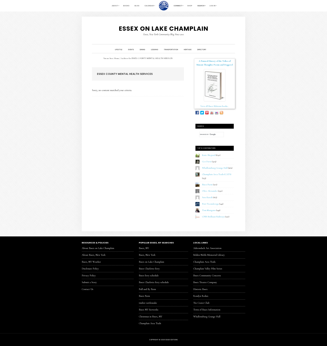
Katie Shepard (208, 155)
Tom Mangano (209, 210)
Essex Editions (171, 340)
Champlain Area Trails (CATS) (216, 174)
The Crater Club (201, 302)
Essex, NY (144, 248)
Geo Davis (206, 161)
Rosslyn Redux (200, 296)
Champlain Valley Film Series (207, 268)
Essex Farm (207, 184)
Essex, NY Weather (91, 261)
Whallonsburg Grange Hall (215, 167)
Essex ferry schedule (149, 275)
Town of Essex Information (206, 309)
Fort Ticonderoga (210, 203)
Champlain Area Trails (150, 323)
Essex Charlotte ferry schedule (154, 282)
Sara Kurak (207, 197)
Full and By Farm (147, 289)
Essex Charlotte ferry (149, 268)
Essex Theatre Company (205, 282)
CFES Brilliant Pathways (213, 216)
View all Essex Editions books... (214, 106)
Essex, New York (147, 254)
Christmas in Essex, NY (150, 316)
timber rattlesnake (148, 302)
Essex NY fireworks (148, 309)
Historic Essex (200, 289)
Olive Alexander (210, 190)
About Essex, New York (94, 254)
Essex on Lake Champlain (163, 28)
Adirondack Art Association (207, 248)
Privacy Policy (89, 275)
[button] (212, 47)
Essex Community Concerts (207, 275)
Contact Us (87, 289)
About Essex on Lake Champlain (98, 248)
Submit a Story (89, 282)
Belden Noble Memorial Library (209, 254)
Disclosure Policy (90, 268)
